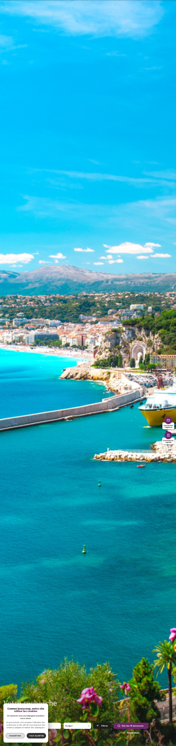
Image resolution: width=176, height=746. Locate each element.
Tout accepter (36, 735)
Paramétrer (15, 735)
